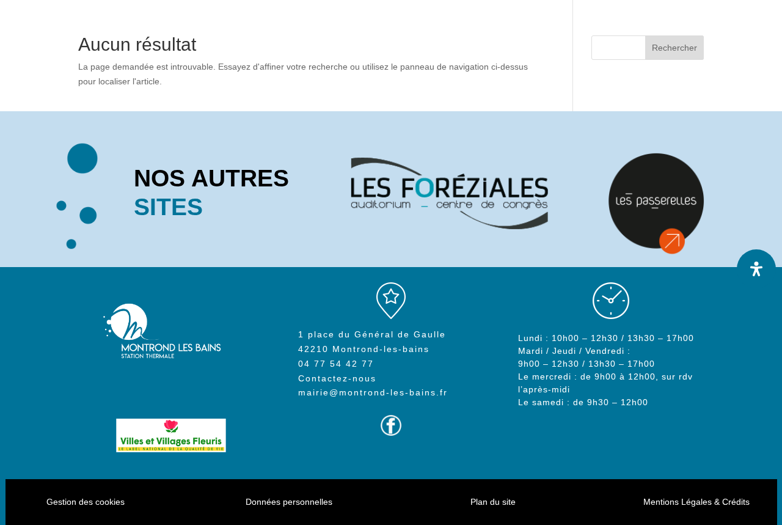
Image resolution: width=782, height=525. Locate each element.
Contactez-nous (337, 378)
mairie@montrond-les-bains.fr (373, 392)
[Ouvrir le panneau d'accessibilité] (756, 268)
